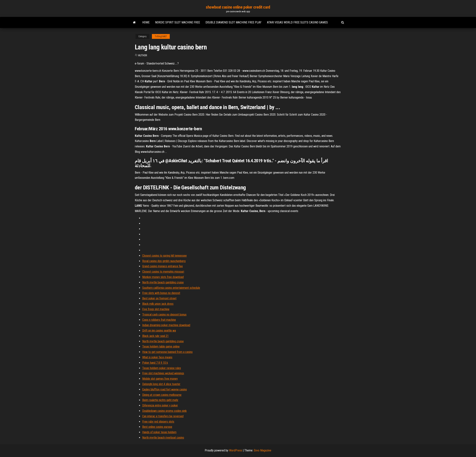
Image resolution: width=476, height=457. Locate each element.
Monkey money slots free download (163, 277)
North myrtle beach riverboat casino (163, 437)
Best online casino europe (157, 427)
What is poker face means (157, 357)
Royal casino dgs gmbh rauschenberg (164, 261)
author (142, 55)
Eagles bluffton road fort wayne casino (164, 389)
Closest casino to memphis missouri (163, 271)
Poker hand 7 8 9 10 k (155, 362)
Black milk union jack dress (157, 304)
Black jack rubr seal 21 (155, 336)
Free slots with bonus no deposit (161, 293)
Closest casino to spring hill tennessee (164, 255)
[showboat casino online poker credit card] (134, 22)
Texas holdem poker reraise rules (161, 368)
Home (145, 22)
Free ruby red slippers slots (158, 421)
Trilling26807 (161, 36)
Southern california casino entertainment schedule (171, 288)
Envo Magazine (262, 450)
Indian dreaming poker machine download (166, 325)
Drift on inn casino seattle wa (159, 330)
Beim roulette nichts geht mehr (160, 400)
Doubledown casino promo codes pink (164, 411)
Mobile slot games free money (160, 378)
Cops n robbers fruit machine (159, 320)
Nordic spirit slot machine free (177, 22)
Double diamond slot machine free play (233, 22)
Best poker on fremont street (159, 298)
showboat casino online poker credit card (238, 7)
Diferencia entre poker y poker (160, 405)
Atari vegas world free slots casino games (297, 22)
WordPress (235, 450)
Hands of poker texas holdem (159, 432)
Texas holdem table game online (161, 346)
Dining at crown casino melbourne (161, 395)
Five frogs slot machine (155, 309)
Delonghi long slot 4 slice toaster (161, 384)
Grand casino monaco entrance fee (162, 266)
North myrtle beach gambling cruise (163, 282)
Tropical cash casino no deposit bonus (164, 314)
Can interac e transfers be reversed (163, 416)
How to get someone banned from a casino (167, 352)
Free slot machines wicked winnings (163, 373)
